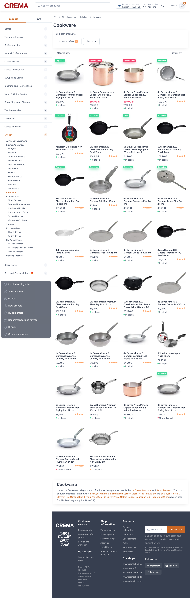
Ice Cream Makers (16, 164)
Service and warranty (83, 543)
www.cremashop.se (132, 572)
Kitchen (84, 17)
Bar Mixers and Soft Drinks (20, 247)
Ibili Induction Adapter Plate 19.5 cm (67, 251)
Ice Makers (13, 168)
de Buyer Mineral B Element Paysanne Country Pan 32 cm (66, 356)
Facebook (155, 572)
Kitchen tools (12, 196)
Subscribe (176, 529)
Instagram (155, 566)
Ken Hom (146, 490)
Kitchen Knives (13, 228)
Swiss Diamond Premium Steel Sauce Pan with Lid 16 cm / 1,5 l (103, 408)
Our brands (128, 534)
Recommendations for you (23, 319)
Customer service (18, 334)
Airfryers (12, 148)
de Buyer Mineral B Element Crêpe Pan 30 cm (171, 303)
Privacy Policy (157, 550)
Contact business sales (86, 559)
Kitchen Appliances (15, 145)
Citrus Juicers (14, 200)
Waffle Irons (13, 188)
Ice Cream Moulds (16, 208)
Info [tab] (39, 18)
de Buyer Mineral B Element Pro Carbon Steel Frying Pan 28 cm (69, 95)
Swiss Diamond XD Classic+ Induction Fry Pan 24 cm (67, 201)
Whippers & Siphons (17, 220)
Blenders (12, 152)
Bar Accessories (14, 240)
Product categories (128, 528)
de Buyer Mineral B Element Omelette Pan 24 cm (137, 201)
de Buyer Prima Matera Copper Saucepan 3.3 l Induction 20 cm (136, 408)
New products (129, 547)
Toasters (12, 184)
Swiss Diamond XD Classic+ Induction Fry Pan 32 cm (67, 304)
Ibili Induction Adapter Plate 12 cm (169, 354)
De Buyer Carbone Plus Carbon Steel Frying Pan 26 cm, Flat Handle (136, 149)
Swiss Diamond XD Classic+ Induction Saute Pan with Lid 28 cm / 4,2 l (137, 304)
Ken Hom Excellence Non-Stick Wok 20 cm (69, 148)
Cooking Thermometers (19, 204)
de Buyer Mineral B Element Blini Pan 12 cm (102, 199)
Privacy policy (107, 534)
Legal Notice (106, 547)
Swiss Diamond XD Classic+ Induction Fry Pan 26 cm (169, 253)
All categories (69, 17)
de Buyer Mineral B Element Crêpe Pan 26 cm (103, 251)
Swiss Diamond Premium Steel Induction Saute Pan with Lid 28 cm (103, 459)
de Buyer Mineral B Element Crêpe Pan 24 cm (137, 251)
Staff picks (128, 551)
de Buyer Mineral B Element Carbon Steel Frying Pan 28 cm (135, 356)
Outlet (11, 298)
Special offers (15, 291)
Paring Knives (14, 236)
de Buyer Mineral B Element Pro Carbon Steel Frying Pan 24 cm (171, 408)
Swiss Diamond (164, 490)
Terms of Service (174, 550)
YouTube (173, 566)
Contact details (85, 530)
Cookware (11, 192)
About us (104, 543)
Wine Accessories (16, 251)
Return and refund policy (86, 536)
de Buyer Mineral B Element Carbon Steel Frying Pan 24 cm (67, 459)
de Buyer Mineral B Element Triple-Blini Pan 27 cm (170, 201)
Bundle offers (15, 312)
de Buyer (136, 490)
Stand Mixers (14, 180)
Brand (90, 41)
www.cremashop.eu (132, 564)
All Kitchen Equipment (16, 141)
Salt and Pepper (15, 216)
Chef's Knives (14, 232)
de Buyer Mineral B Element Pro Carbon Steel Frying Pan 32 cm (171, 95)
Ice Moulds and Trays (18, 212)
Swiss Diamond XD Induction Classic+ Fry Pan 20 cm (169, 149)
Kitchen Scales (15, 176)
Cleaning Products (14, 255)
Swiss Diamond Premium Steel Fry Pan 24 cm (103, 303)
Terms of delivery (108, 530)
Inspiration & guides (19, 284)
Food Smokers (15, 160)
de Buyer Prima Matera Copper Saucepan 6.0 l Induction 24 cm (136, 95)
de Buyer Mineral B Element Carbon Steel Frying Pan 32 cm (67, 408)
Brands (12, 327)
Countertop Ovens (16, 156)
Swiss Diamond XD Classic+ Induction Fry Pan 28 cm (101, 149)
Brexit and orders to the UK (108, 553)
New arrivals (15, 305)
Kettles (11, 172)
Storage (10, 224)
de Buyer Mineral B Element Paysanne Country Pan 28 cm (100, 356)
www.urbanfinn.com (132, 581)
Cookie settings (107, 538)
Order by (177, 53)
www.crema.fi (129, 568)
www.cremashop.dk (132, 577)
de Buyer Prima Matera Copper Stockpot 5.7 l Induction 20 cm (102, 95)
